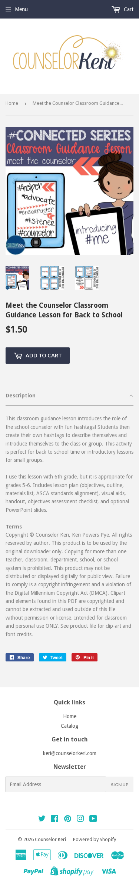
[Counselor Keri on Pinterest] (68, 820)
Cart (127, 9)
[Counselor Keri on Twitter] (42, 820)
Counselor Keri (50, 839)
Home (12, 103)
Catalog (69, 726)
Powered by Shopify (94, 839)
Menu (21, 9)
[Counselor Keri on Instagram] (80, 820)
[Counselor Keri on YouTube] (93, 820)
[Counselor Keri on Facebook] (55, 820)
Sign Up (120, 784)
